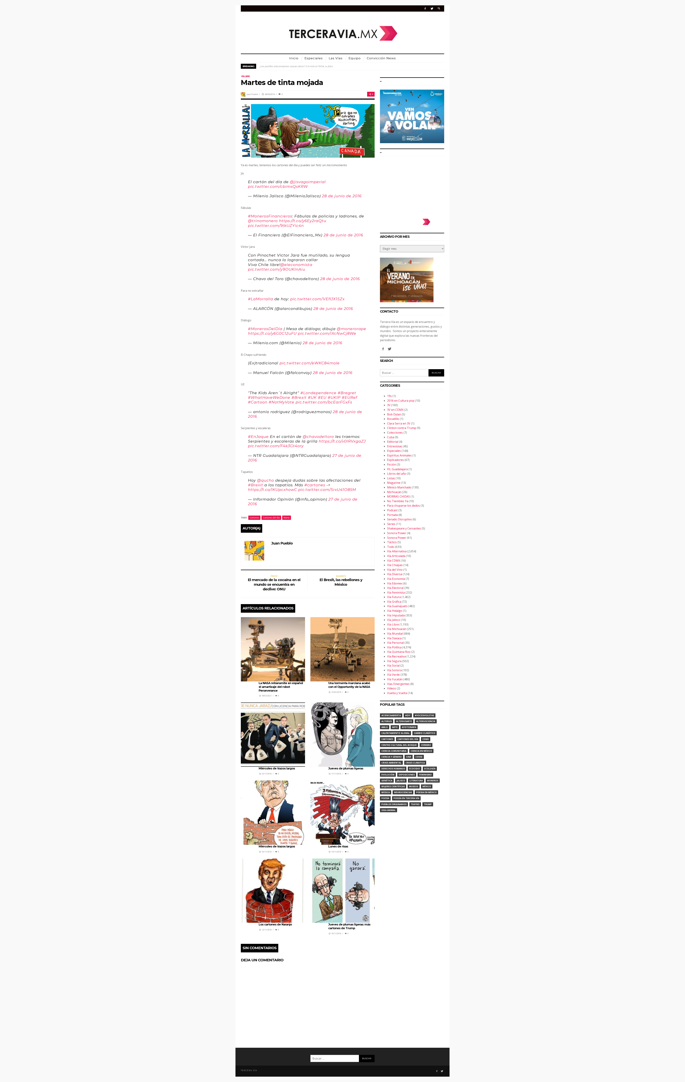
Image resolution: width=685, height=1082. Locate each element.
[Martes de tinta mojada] (308, 130)
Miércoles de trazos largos (277, 768)
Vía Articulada (396, 556)
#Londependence (318, 393)
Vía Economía (396, 579)
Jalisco (401, 780)
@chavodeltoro (318, 436)
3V (388, 405)
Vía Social (393, 665)
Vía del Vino (395, 570)
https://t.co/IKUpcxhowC (272, 489)
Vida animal (388, 810)
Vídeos (391, 688)
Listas (391, 478)
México (426, 786)
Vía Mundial (395, 634)
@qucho (265, 480)
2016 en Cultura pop (400, 401)
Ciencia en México (421, 750)
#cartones (314, 485)
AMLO (384, 727)
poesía (385, 798)
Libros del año (396, 474)
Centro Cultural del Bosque (399, 745)
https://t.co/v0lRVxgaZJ (342, 441)
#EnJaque (258, 436)
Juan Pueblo (252, 94)
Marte (287, 517)
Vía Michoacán (396, 629)
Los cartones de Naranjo (276, 924)
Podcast (392, 510)
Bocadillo (393, 419)
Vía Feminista (396, 592)
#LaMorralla (260, 299)
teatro (415, 804)
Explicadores (395, 460)
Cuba (390, 437)
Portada (392, 515)
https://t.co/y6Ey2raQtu (302, 221)
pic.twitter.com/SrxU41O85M (327, 489)
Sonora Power (396, 533)
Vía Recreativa (396, 656)
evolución (387, 774)
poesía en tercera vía (406, 798)
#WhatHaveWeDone (269, 397)
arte (395, 727)
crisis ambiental (391, 762)
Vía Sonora (394, 670)
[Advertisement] (412, 186)
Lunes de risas (338, 846)
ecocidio (414, 768)
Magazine (393, 483)
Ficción (391, 464)
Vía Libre (245, 76)
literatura (416, 780)
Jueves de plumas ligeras (345, 768)
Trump (428, 804)
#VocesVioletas (424, 715)
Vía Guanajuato (397, 606)
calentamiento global (395, 733)
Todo (390, 547)
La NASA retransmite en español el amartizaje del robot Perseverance (281, 686)
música (385, 792)
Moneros (432, 780)
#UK (312, 397)
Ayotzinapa (409, 727)
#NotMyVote (281, 402)
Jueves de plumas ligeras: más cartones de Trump (349, 926)
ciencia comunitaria (393, 750)
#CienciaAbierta (391, 715)
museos (413, 786)
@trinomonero (263, 221)
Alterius (386, 721)
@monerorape (351, 329)
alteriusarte (404, 721)
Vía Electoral (395, 588)
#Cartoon (257, 402)
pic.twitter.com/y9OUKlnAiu (276, 269)
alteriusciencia (425, 721)
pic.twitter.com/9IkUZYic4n (276, 225)
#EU (322, 397)
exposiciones (407, 774)
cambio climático (424, 733)
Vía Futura (394, 597)
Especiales (394, 451)
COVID (418, 756)
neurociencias (403, 792)
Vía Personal (395, 643)
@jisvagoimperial (308, 182)
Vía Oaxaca (394, 638)
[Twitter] (431, 8)
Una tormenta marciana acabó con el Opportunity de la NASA (349, 685)
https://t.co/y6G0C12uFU (272, 333)
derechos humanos (393, 768)
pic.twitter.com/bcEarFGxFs (324, 402)
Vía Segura (394, 661)
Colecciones (395, 433)
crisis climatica (415, 762)
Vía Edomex (394, 583)
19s (389, 396)
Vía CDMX (393, 561)
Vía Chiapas (395, 565)
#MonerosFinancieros (270, 216)
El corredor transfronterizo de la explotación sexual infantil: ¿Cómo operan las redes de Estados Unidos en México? (316, 66)
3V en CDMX (395, 410)
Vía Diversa (394, 574)
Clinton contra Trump (401, 428)
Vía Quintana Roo (398, 652)
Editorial (392, 442)
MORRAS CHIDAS (398, 496)
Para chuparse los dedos (403, 506)
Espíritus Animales (399, 455)
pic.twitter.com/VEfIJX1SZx (317, 299)
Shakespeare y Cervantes (404, 528)
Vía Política (394, 647)
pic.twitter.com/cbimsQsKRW (278, 186)
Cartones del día (271, 517)
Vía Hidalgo (394, 611)
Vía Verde (393, 675)
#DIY (407, 715)
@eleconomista (296, 264)
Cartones (254, 517)
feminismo (425, 774)
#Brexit (299, 397)
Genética (386, 780)
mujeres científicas (393, 786)
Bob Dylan (394, 414)
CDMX (425, 739)
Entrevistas (394, 446)
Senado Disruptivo (399, 519)
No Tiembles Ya (397, 501)
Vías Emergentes (398, 684)
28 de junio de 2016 (342, 196)
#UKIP (334, 397)
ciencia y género (391, 756)
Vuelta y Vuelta (397, 693)
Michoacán (394, 492)
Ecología (429, 768)
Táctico (392, 542)
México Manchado (399, 487)
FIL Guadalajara (397, 469)
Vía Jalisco (393, 620)
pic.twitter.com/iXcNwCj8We (327, 333)
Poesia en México (426, 792)
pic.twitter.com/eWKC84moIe (310, 363)
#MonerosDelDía (265, 329)
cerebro (426, 745)
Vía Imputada (396, 615)
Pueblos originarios (394, 804)
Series (391, 524)
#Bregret (347, 393)
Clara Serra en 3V (398, 423)
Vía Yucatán (395, 679)
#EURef (349, 397)
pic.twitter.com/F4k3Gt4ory (276, 446)
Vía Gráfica (394, 602)
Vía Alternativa (397, 551)
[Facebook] (425, 8)
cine (408, 756)
